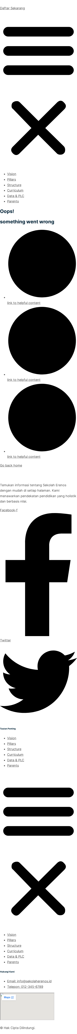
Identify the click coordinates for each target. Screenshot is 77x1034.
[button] (38, 89)
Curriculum (15, 190)
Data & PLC (15, 196)
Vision (11, 174)
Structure (14, 185)
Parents (13, 201)
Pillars (11, 179)
